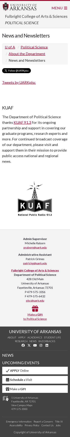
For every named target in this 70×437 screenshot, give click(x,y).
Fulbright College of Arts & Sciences (36, 16)
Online (19, 370)
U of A (10, 47)
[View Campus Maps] (5, 402)
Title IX (59, 421)
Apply (21, 337)
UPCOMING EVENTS (20, 362)
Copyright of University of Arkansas (35, 432)
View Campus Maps (21, 405)
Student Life (52, 337)
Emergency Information (19, 421)
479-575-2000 (19, 408)
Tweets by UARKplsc (19, 82)
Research (21, 341)
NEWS (7, 355)
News (32, 341)
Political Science (34, 47)
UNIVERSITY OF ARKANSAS (35, 331)
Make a (18, 389)
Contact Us (47, 425)
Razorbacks (46, 341)
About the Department (27, 53)
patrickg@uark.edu (35, 263)
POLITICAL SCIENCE (22, 22)
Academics (34, 337)
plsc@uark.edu (35, 300)
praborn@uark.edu (35, 247)
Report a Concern (43, 421)
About (12, 337)
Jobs (58, 425)
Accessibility (16, 425)
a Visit (21, 380)
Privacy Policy (32, 425)
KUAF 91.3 (22, 122)
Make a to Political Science (35, 316)
